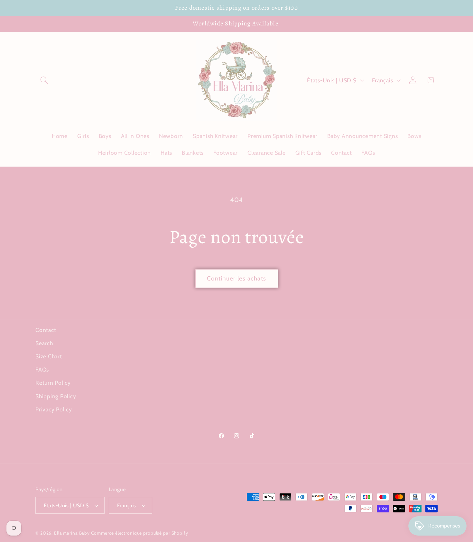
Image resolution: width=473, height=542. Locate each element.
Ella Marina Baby (72, 533)
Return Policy (53, 382)
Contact (45, 329)
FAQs (42, 369)
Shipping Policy (55, 396)
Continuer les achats (236, 278)
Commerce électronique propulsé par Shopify (139, 533)
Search (44, 343)
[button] (44, 80)
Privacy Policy (53, 409)
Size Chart (48, 356)
